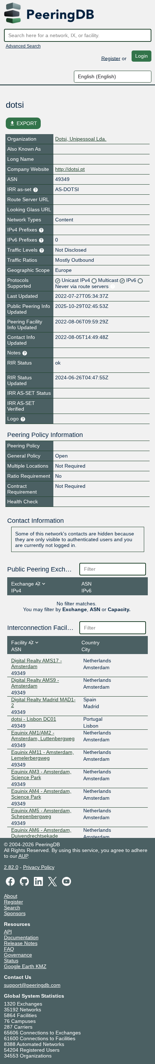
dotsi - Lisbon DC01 (33, 719)
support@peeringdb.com (32, 985)
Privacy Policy (38, 867)
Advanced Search (23, 46)
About (10, 896)
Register (110, 58)
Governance (18, 955)
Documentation (21, 937)
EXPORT (23, 123)
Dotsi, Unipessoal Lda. (80, 139)
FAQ (9, 949)
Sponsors (15, 913)
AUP (23, 856)
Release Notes (20, 943)
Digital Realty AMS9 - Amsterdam (35, 683)
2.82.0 (11, 867)
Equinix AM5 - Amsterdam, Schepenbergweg (41, 813)
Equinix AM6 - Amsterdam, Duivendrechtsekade (41, 833)
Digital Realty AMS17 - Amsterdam (36, 663)
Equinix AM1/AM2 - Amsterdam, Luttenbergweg (43, 735)
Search (12, 907)
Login (141, 56)
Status (11, 960)
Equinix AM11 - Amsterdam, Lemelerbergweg (42, 755)
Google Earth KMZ (25, 966)
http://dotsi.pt (70, 169)
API (8, 932)
